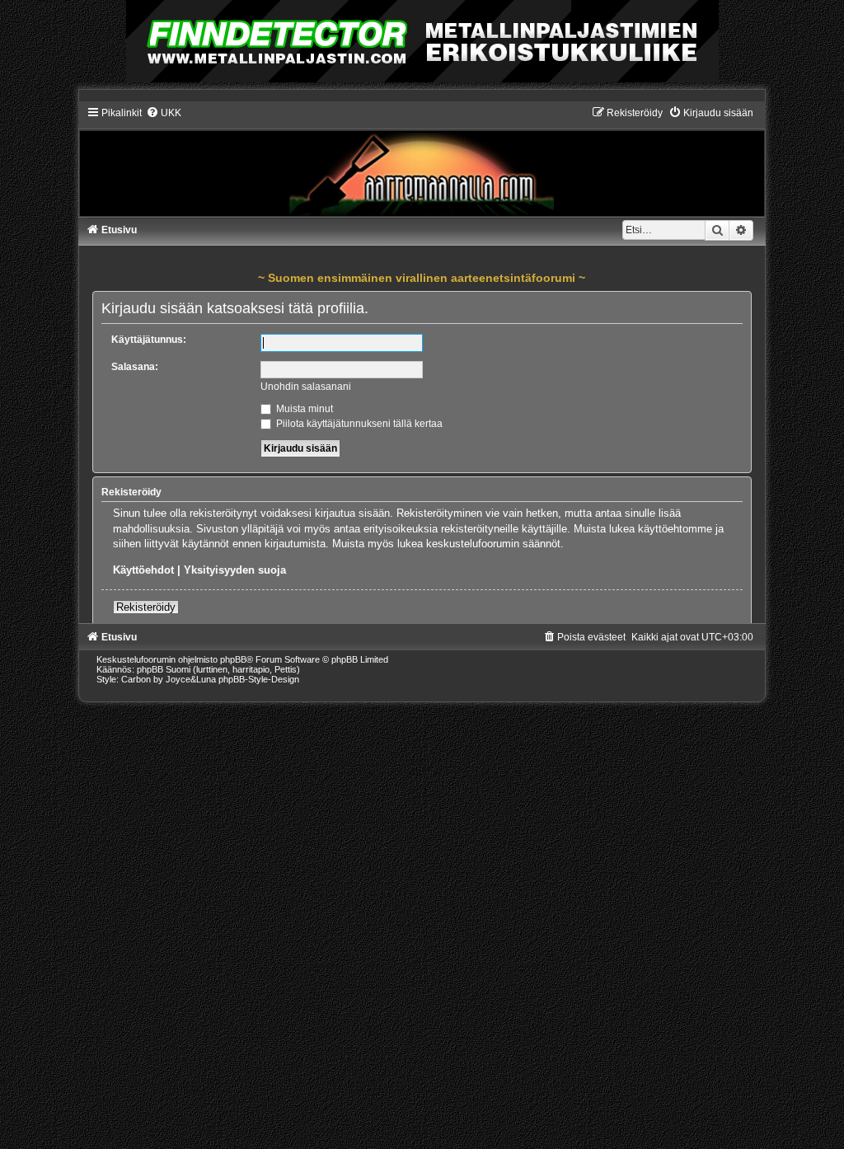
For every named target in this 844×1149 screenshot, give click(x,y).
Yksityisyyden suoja (235, 570)
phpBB (233, 659)
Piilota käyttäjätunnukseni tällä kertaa (358, 423)
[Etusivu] (422, 161)
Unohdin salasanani (305, 386)
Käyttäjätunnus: (148, 339)
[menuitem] (163, 113)
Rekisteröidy (146, 607)
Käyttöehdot (143, 570)
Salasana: (134, 367)
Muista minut (303, 409)
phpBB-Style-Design (258, 679)
